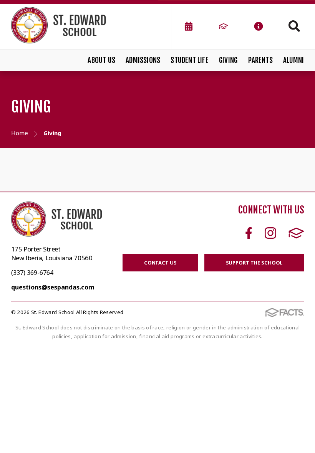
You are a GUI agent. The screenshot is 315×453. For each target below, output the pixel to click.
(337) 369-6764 (32, 272)
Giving (228, 60)
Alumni (293, 60)
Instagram (270, 233)
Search (290, 26)
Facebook (248, 233)
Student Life (189, 60)
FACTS (296, 233)
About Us (101, 60)
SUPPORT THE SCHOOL (254, 262)
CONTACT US (160, 262)
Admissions (143, 60)
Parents (260, 60)
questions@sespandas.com (52, 287)
